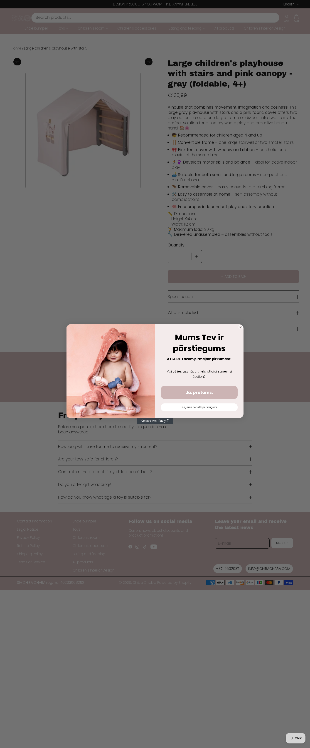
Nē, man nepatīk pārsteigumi (199, 407)
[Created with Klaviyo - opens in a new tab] (155, 421)
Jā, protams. (199, 392)
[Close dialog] (240, 327)
